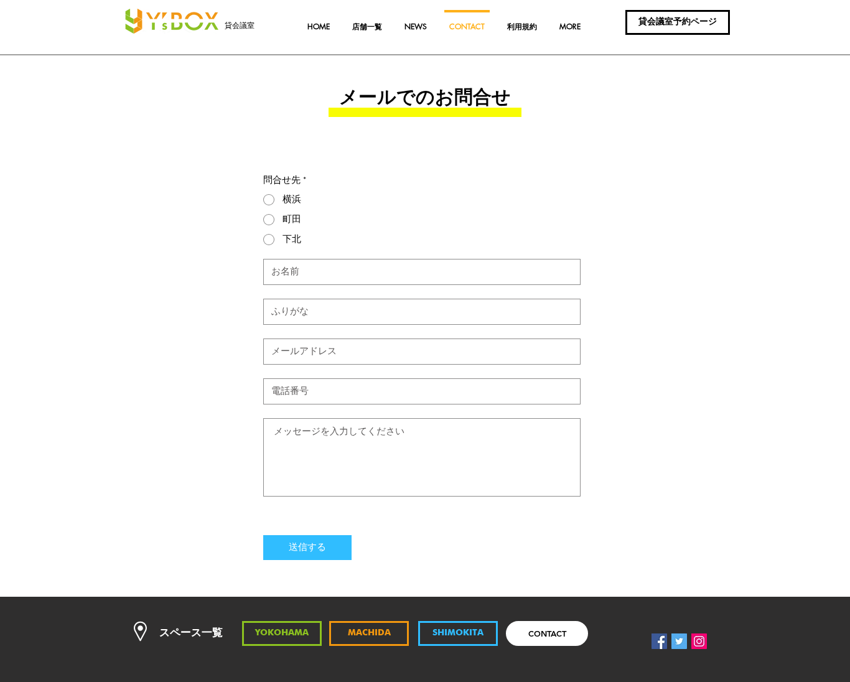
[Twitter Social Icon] (679, 641)
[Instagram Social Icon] (699, 641)
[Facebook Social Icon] (659, 641)
